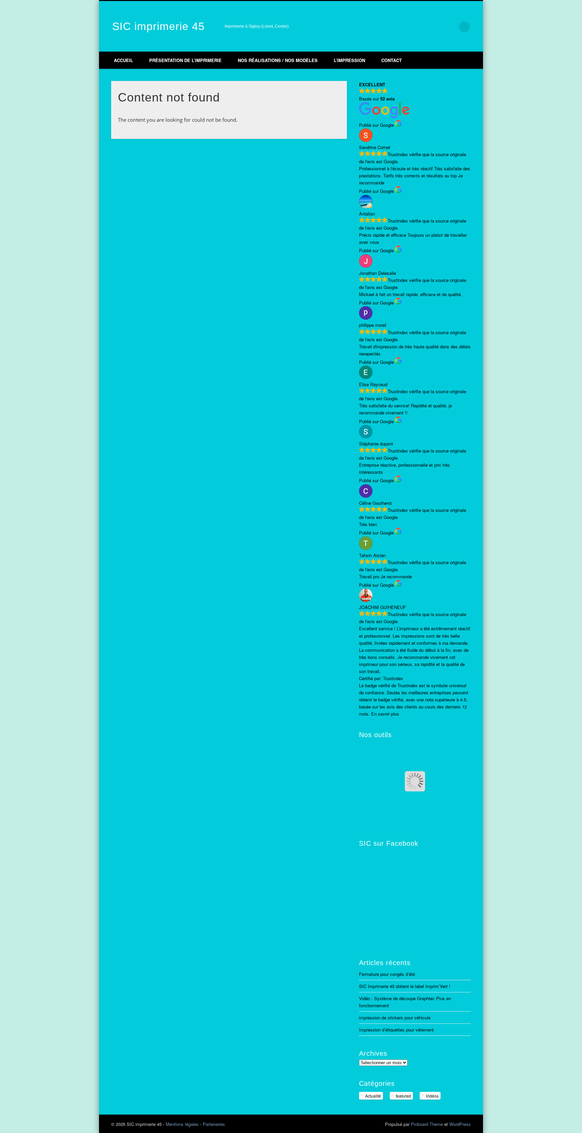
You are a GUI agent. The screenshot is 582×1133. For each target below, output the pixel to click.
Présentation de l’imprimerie (185, 60)
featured (403, 1096)
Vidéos (432, 1096)
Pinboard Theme (427, 1124)
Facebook (408, 26)
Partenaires (214, 1124)
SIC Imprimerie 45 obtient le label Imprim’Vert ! (404, 986)
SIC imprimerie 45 (158, 26)
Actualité (373, 1096)
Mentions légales (182, 1124)
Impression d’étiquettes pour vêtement (396, 1029)
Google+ (436, 26)
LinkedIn (450, 26)
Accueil (123, 60)
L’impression (349, 60)
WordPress (460, 1124)
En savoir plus (385, 713)
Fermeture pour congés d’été (387, 974)
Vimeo (422, 26)
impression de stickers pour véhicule (394, 1017)
